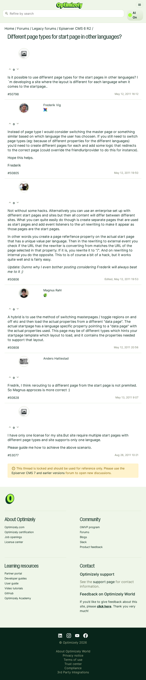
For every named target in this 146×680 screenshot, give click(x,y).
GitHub (9, 593)
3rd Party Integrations (73, 672)
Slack (83, 542)
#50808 (13, 347)
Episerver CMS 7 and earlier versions (38, 473)
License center (14, 542)
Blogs (83, 537)
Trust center (73, 664)
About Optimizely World (73, 651)
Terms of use (73, 660)
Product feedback (91, 547)
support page (104, 582)
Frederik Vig (52, 105)
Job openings (13, 537)
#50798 (13, 94)
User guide (11, 583)
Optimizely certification (19, 532)
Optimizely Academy (18, 598)
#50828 (13, 398)
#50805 (13, 173)
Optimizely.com (15, 527)
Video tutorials (14, 588)
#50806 (13, 279)
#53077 (13, 455)
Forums (23, 28)
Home (9, 28)
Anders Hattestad (56, 358)
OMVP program (90, 527)
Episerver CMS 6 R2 (75, 28)
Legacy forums (44, 28)
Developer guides (16, 578)
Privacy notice (73, 655)
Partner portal (13, 573)
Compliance (73, 668)
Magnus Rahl (52, 290)
